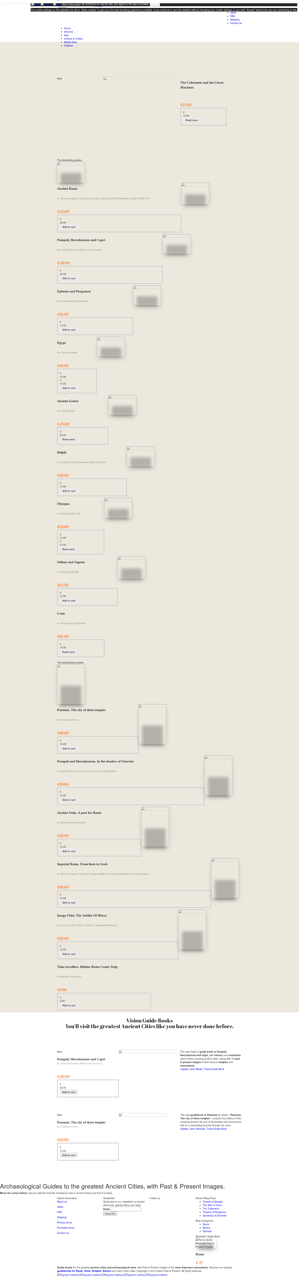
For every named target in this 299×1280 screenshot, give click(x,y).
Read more (191, 120)
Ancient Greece (67, 401)
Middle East (70, 42)
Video (60, 1206)
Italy (66, 35)
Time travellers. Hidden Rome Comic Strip (87, 967)
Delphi (61, 452)
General (68, 31)
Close (34, 16)
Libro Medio (196, 1069)
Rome (206, 1224)
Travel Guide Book (214, 1069)
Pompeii (96, 1271)
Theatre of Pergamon (214, 1212)
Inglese (184, 1069)
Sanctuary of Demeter (215, 1215)
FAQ (59, 1212)
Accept (155, 4)
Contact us (236, 23)
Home (67, 28)
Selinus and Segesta (71, 562)
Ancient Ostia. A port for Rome (79, 813)
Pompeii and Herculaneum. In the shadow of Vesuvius (95, 761)
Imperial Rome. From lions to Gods (82, 864)
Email (106, 1209)
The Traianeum (211, 1208)
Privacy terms (64, 1222)
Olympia (63, 504)
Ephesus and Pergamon (74, 291)
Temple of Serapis (213, 1201)
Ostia (87, 1271)
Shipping (235, 19)
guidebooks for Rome (70, 1271)
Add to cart (68, 227)
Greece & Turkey (73, 38)
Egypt (61, 343)
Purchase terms (65, 1227)
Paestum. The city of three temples (81, 710)
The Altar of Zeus (212, 1205)
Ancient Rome (67, 188)
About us (62, 1201)
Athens (206, 1227)
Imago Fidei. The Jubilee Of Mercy (82, 915)
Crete (61, 613)
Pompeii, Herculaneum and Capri (81, 240)
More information (71, 4)
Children (68, 45)
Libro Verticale (197, 1128)
